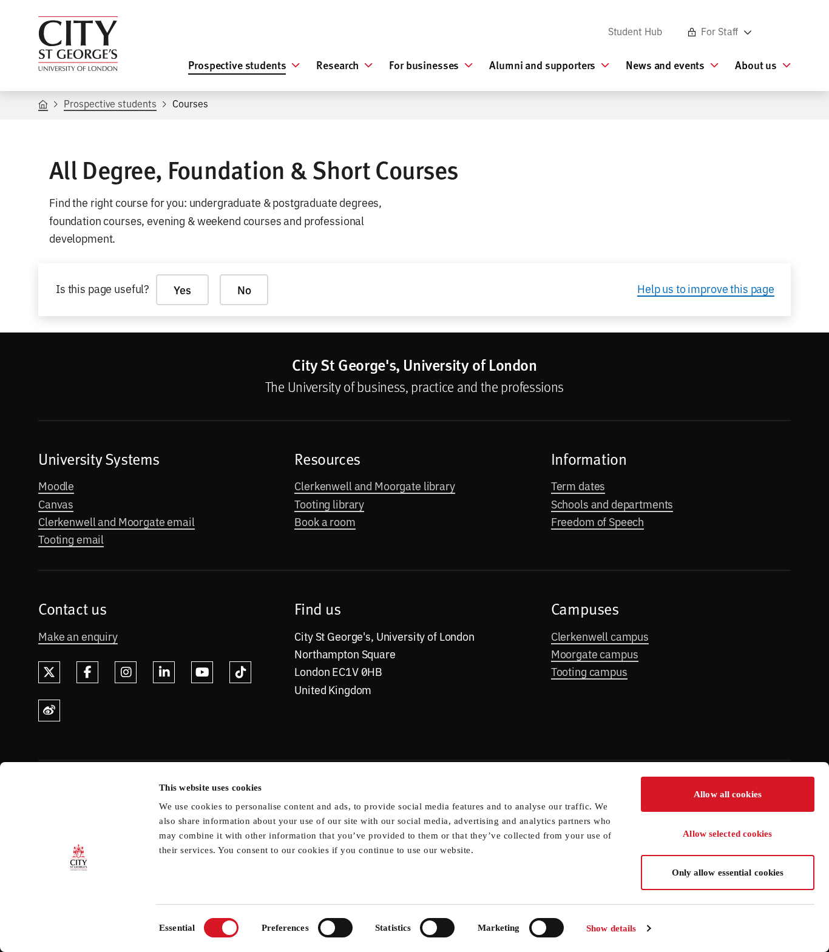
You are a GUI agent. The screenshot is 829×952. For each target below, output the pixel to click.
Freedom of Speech (598, 521)
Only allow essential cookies (728, 872)
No (244, 289)
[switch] (335, 927)
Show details (611, 928)
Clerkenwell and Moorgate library (374, 485)
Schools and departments (612, 503)
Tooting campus (589, 671)
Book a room (324, 521)
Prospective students (110, 103)
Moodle (56, 485)
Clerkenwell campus (600, 636)
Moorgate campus (594, 653)
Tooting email (71, 539)
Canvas (55, 503)
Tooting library (329, 503)
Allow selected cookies (727, 834)
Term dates (578, 485)
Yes (182, 289)
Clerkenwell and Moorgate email (116, 521)
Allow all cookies (728, 794)
